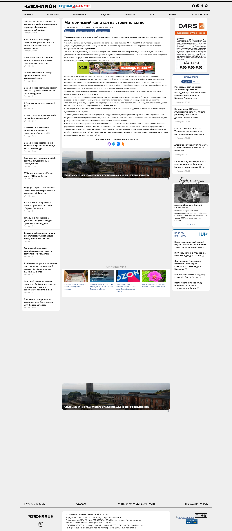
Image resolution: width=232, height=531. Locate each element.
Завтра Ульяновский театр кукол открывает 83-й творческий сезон (38, 75)
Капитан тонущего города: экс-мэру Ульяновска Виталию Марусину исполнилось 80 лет (190, 164)
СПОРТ (152, 14)
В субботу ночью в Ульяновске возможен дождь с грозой (190, 254)
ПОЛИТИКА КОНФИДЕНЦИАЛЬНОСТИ (136, 503)
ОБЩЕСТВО (105, 14)
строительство (103, 31)
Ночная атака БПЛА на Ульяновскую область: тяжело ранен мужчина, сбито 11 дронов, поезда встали (189, 113)
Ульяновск (69, 31)
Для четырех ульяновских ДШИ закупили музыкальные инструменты (40, 161)
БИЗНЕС (173, 14)
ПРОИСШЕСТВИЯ (199, 14)
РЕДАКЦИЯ (81, 503)
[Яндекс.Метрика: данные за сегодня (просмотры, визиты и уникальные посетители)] (185, 517)
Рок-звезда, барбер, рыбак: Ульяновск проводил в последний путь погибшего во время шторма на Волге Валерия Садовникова (190, 92)
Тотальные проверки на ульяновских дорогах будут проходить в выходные (38, 220)
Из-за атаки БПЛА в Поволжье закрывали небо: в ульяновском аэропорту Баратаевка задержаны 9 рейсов (40, 25)
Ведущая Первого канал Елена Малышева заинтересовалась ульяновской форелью (39, 190)
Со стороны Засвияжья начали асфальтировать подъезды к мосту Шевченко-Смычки (39, 236)
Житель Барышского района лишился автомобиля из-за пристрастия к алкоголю (38, 60)
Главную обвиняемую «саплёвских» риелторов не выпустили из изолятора (38, 251)
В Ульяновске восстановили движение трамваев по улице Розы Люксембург (39, 145)
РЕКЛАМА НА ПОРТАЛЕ (196, 503)
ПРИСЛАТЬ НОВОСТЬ (34, 503)
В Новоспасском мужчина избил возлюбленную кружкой (40, 116)
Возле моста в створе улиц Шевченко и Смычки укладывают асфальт (188, 285)
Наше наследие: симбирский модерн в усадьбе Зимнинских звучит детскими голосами (190, 245)
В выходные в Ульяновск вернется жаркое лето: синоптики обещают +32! (37, 130)
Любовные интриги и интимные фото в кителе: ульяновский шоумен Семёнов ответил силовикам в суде (40, 267)
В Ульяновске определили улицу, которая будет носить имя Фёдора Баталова (38, 302)
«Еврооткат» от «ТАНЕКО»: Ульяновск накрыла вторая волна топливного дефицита (189, 131)
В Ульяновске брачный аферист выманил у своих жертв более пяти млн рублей (40, 90)
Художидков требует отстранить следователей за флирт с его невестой (191, 147)
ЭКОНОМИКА (79, 14)
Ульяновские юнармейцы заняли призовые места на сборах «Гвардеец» (38, 205)
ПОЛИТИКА (53, 14)
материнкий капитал (85, 31)
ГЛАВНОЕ (28, 14)
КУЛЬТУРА (130, 14)
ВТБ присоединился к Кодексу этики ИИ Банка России (39, 174)
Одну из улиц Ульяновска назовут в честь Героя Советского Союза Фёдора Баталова (187, 265)
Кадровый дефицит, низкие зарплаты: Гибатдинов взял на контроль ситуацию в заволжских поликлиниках (40, 285)
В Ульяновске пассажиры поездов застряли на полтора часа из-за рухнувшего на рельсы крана (39, 43)
